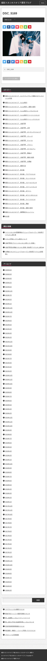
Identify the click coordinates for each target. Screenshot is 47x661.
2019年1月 (8, 459)
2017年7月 (8, 527)
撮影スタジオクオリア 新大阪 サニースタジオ (20, 178)
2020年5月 (8, 405)
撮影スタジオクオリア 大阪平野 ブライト (19, 144)
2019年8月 (8, 434)
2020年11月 (8, 379)
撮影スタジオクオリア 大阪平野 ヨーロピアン (20, 149)
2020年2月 (8, 413)
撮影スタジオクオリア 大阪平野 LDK (17, 128)
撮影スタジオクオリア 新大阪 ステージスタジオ (21, 187)
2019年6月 (8, 443)
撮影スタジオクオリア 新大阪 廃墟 (17, 203)
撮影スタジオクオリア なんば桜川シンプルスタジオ (21, 111)
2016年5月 (8, 586)
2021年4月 (8, 363)
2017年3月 (8, 544)
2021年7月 (8, 358)
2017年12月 (8, 506)
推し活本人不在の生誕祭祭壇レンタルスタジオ (19, 622)
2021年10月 (8, 346)
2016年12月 (8, 556)
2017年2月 (8, 548)
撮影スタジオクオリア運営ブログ (10, 658)
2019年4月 (8, 451)
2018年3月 (8, 493)
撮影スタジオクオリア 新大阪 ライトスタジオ (20, 199)
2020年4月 (8, 409)
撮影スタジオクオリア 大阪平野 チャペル (19, 140)
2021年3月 (8, 367)
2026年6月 (8, 270)
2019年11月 (8, 422)
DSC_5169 (10, 69)
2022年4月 (8, 329)
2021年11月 (8, 341)
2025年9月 (8, 278)
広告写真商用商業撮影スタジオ (14, 626)
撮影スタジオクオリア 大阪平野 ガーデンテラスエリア (23, 132)
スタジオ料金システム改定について (16, 239)
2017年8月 (8, 523)
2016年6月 (8, 582)
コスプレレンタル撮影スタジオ (14, 609)
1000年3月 (8, 590)
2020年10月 (8, 384)
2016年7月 (8, 577)
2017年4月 (8, 539)
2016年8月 (8, 573)
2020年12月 (8, 375)
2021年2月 (8, 371)
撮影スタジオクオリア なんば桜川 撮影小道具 (20, 106)
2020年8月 (8, 392)
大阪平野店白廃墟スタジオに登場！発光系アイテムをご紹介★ (24, 247)
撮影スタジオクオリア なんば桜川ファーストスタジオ (22, 115)
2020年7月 (8, 396)
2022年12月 (8, 308)
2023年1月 (8, 303)
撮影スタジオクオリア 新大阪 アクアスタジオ (20, 174)
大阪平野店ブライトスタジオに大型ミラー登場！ (20, 243)
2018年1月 (8, 502)
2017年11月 (8, 510)
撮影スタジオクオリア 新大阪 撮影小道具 (19, 208)
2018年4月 (8, 489)
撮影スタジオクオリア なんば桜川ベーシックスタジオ (22, 119)
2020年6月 (8, 400)
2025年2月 (8, 282)
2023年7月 (8, 295)
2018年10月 (8, 464)
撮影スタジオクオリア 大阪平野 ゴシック (19, 136)
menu (42, 3)
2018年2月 (8, 497)
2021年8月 (8, 354)
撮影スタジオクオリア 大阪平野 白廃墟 (18, 161)
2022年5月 (8, 324)
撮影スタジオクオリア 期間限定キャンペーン (19, 212)
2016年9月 (8, 569)
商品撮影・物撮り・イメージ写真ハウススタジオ (20, 630)
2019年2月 (8, 455)
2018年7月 (8, 476)
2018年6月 (8, 480)
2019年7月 (8, 438)
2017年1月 (8, 552)
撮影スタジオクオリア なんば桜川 (16, 102)
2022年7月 (8, 316)
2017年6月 (8, 531)
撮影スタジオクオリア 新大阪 (14, 170)
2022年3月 (8, 333)
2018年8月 (8, 472)
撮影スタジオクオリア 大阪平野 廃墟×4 (18, 153)
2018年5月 (8, 485)
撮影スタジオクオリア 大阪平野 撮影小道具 (19, 157)
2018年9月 (8, 468)
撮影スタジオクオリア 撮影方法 (15, 165)
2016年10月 (8, 565)
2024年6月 (8, 287)
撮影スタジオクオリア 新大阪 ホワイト (18, 191)
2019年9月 (8, 430)
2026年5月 (8, 274)
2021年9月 (8, 350)
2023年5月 (8, 299)
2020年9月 (8, 388)
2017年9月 (8, 518)
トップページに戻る (11, 78)
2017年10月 (8, 514)
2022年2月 (8, 337)
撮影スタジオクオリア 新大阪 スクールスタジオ (21, 182)
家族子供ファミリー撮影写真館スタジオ (17, 613)
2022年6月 (8, 320)
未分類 (7, 216)
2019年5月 (8, 447)
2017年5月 (8, 535)
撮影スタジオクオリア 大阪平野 (15, 123)
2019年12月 (8, 417)
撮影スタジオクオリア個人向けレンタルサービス (15, 652)
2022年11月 (8, 312)
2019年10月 (8, 426)
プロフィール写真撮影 (12, 634)
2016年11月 (8, 561)
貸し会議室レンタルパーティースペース (17, 618)
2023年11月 (8, 291)
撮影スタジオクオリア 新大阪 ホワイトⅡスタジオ (21, 195)
